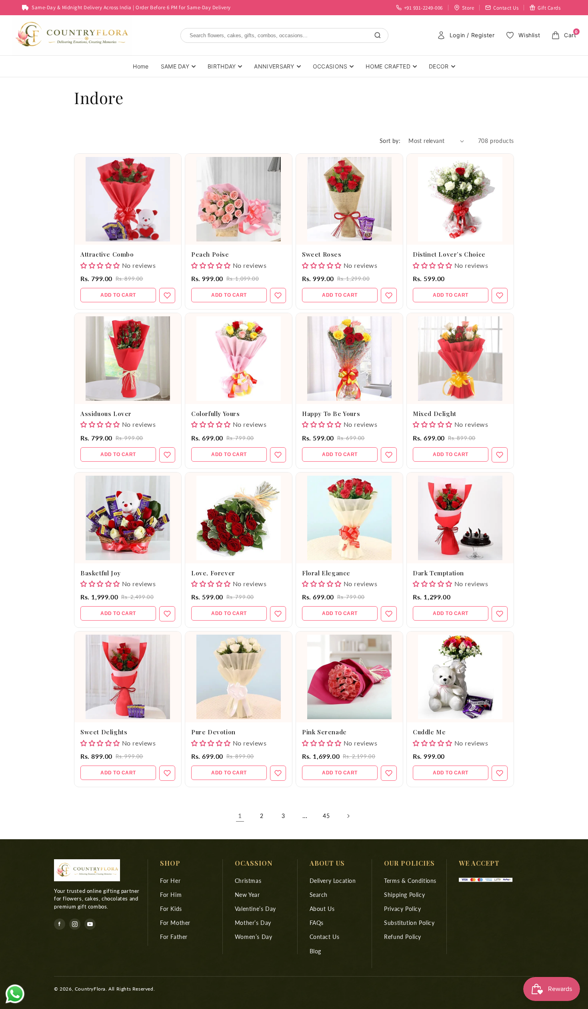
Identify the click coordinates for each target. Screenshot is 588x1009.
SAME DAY (175, 66)
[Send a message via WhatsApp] (15, 994)
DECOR (439, 66)
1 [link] (240, 815)
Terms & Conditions (410, 880)
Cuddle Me (429, 732)
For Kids (171, 908)
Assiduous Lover (106, 414)
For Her (170, 880)
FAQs (317, 922)
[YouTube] (90, 924)
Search (319, 894)
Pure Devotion (213, 732)
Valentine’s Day (255, 908)
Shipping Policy (404, 894)
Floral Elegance (326, 573)
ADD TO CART (118, 295)
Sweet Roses (322, 254)
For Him (171, 894)
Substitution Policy (409, 922)
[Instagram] (74, 924)
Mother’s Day (253, 922)
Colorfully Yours (215, 414)
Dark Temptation (438, 573)
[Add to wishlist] (167, 295)
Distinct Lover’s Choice (449, 254)
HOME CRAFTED (388, 66)
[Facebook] (59, 924)
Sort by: (390, 140)
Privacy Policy (402, 908)
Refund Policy (402, 936)
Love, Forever (213, 573)
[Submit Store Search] (377, 35)
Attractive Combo (107, 254)
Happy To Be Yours (331, 414)
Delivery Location (333, 880)
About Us (322, 908)
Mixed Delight (434, 414)
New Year (247, 894)
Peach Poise (210, 254)
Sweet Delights (103, 732)
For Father (174, 936)
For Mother (175, 922)
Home (140, 66)
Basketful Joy (100, 573)
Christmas (248, 880)
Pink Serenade (324, 732)
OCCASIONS (330, 66)
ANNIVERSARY (274, 66)
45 (326, 815)
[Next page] (348, 816)
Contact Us (325, 936)
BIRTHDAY (222, 66)
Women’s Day (253, 936)
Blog (315, 951)
